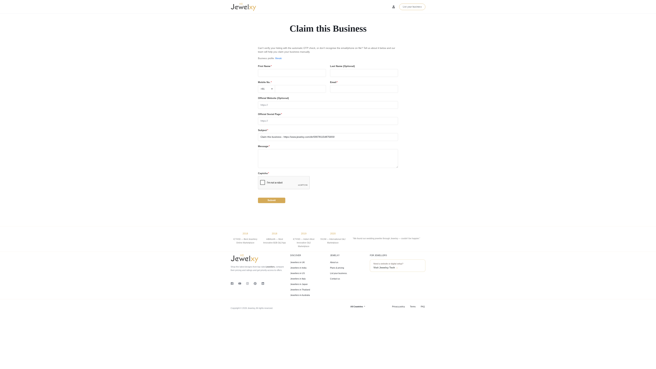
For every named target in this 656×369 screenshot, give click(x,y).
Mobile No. (265, 82)
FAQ (423, 306)
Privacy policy (398, 306)
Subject (263, 130)
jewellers (270, 267)
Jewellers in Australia (300, 295)
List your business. (338, 273)
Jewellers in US (297, 273)
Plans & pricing (337, 268)
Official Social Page (270, 114)
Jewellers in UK (297, 262)
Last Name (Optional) (342, 66)
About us (334, 262)
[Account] (393, 7)
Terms (413, 306)
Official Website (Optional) (273, 98)
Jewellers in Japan (299, 284)
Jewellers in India (298, 268)
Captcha (263, 173)
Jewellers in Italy (298, 279)
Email (334, 82)
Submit (272, 200)
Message (264, 146)
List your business (412, 6)
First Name (265, 66)
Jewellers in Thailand (300, 290)
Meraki (278, 58)
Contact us (335, 279)
